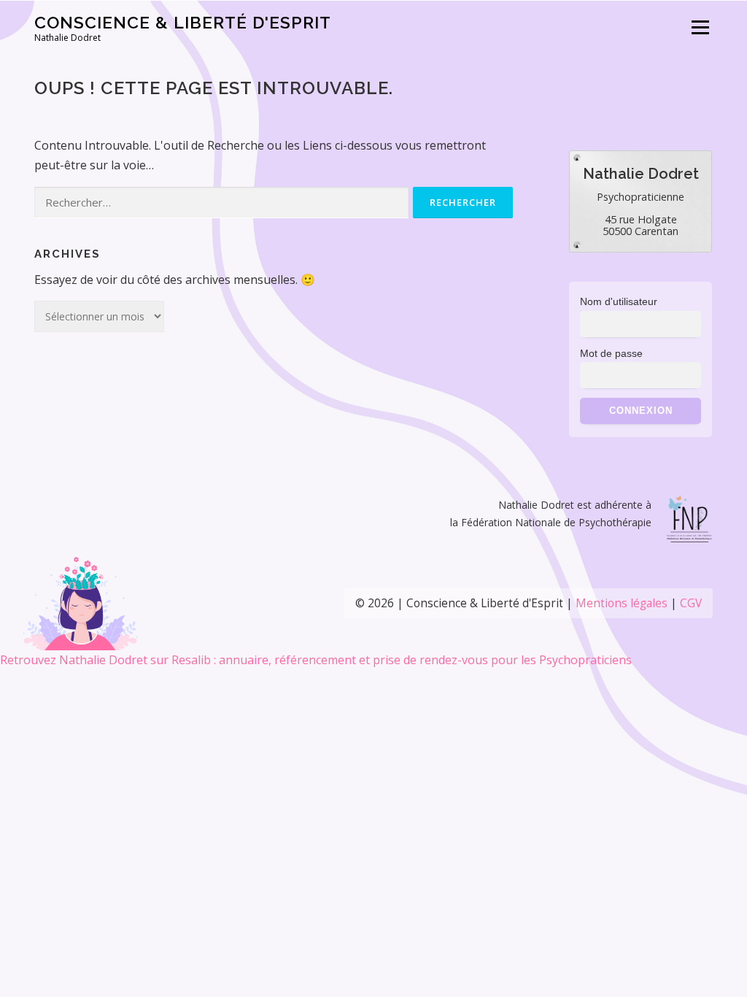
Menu (700, 27)
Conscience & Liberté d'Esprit (182, 22)
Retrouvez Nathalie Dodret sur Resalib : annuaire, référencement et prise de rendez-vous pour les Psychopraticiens (316, 660)
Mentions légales (621, 603)
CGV (691, 603)
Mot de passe (611, 353)
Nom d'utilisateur (618, 301)
